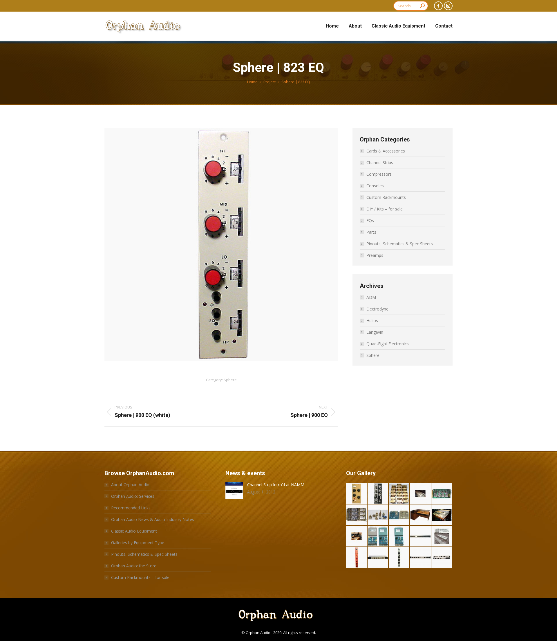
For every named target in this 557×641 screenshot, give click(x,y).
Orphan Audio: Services (132, 496)
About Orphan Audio (130, 484)
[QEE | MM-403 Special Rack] (420, 557)
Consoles (375, 185)
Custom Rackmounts (386, 197)
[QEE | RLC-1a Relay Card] (399, 515)
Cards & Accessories (385, 151)
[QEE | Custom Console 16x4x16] (442, 515)
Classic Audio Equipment (134, 531)
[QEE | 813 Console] (420, 515)
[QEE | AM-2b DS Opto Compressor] (356, 493)
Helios (372, 320)
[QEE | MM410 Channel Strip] (356, 557)
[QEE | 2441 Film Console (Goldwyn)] (442, 536)
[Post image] (234, 490)
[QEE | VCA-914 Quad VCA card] (442, 493)
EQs (370, 220)
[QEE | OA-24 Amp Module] (399, 536)
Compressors (379, 174)
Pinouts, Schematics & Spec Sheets (399, 243)
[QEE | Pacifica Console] (356, 536)
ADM (371, 297)
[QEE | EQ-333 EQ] (378, 493)
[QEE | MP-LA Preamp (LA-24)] (420, 536)
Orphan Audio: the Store (133, 566)
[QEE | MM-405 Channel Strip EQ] (399, 557)
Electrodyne (377, 309)
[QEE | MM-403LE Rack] (442, 557)
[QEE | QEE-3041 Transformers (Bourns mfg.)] (399, 493)
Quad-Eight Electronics (387, 343)
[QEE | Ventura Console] (420, 493)
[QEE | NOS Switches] (378, 515)
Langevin (374, 332)
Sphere (230, 379)
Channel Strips (379, 162)
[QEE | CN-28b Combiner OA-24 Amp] (378, 536)
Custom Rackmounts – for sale (140, 577)
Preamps (374, 255)
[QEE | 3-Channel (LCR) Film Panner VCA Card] (356, 515)
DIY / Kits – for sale (384, 209)
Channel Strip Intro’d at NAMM (275, 484)
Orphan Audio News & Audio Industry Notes (152, 519)
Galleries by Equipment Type (137, 542)
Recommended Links (131, 508)
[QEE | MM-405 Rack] (378, 557)
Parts (371, 232)
